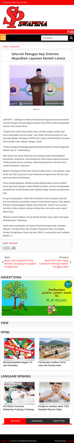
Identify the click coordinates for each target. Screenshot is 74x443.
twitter (53, 2)
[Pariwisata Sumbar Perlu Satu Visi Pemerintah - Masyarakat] (54, 348)
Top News (15, 421)
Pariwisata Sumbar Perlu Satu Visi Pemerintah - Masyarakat (52, 364)
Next (3, 353)
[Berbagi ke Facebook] (14, 248)
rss (66, 2)
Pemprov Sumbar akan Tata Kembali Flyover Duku (53, 408)
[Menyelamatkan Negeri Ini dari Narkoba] (19, 348)
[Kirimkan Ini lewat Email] (4, 248)
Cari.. (71, 37)
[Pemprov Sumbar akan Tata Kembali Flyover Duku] (54, 392)
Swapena (5, 441)
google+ (62, 2)
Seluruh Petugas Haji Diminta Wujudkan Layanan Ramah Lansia (38, 56)
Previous (71, 353)
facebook (57, 2)
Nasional (13, 243)
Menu (3, 37)
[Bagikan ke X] (10, 248)
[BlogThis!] (7, 248)
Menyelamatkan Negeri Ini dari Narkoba (17, 364)
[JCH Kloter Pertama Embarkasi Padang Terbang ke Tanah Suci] (19, 392)
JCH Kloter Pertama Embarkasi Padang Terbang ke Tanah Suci (18, 408)
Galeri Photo (59, 421)
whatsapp (71, 2)
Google (69, 441)
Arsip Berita (36, 421)
